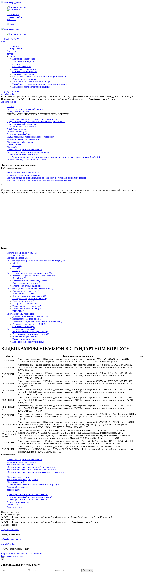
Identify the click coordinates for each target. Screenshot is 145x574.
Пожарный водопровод (23, 59)
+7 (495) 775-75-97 (10, 39)
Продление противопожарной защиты (31, 87)
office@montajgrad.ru (11, 539)
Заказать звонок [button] (8, 102)
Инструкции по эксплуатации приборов (32, 82)
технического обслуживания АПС (23, 172)
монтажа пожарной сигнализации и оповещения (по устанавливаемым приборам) (46, 178)
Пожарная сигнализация (24, 69)
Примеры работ (14, 48)
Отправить (87, 570)
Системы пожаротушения (24, 71)
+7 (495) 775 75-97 (10, 529)
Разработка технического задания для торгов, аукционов (39, 84)
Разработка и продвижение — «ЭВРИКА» (21, 553)
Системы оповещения (23, 74)
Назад (12, 56)
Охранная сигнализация (24, 79)
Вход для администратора (13, 556)
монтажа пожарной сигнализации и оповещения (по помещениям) (39, 180)
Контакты (11, 51)
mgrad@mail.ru (8, 94)
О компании (13, 46)
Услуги (10, 54)
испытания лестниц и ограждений (23, 175)
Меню (4, 41)
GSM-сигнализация (21, 66)
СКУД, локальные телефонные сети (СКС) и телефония (39, 76)
